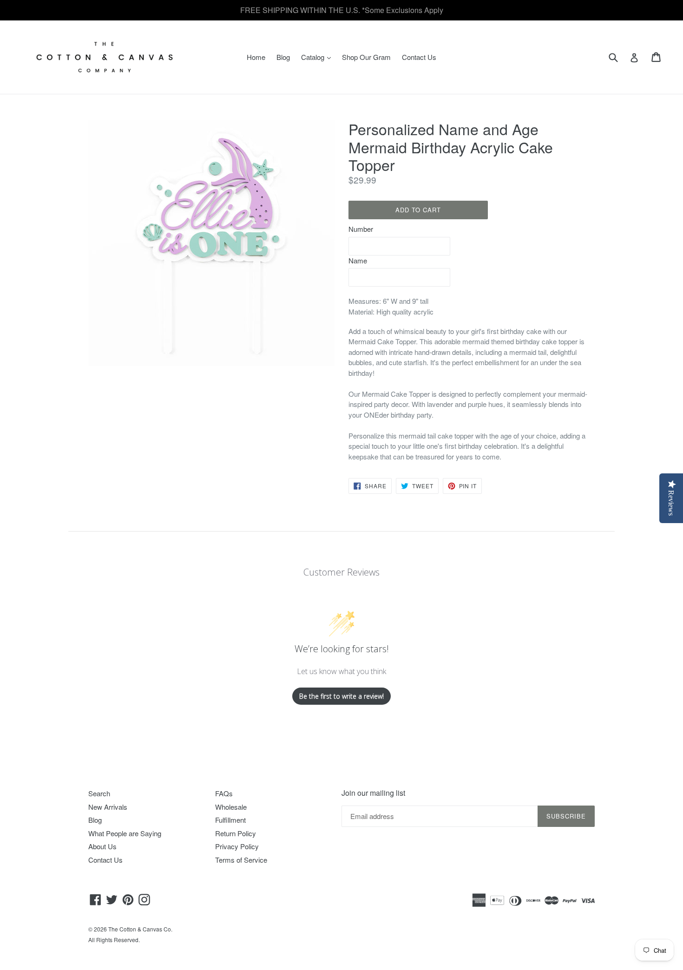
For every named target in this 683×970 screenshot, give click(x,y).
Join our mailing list (373, 792)
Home (256, 57)
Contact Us (419, 57)
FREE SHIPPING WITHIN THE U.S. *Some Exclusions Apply (341, 10)
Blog (283, 57)
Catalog (318, 57)
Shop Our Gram (366, 57)
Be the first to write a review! (341, 696)
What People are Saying (124, 833)
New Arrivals (107, 807)
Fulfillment (230, 820)
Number (360, 229)
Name (357, 260)
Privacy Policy (237, 846)
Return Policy (235, 833)
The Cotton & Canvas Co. (140, 929)
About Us (102, 846)
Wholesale (231, 807)
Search (99, 793)
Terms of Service (241, 860)
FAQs (224, 793)
